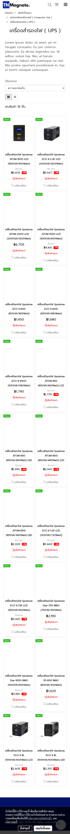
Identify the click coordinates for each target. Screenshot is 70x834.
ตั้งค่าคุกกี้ (25, 828)
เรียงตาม (12, 81)
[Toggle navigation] (65, 4)
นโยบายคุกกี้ (11, 821)
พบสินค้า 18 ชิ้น (15, 106)
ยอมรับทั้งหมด (43, 828)
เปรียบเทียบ (20, 185)
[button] (48, 5)
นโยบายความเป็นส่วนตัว (40, 818)
